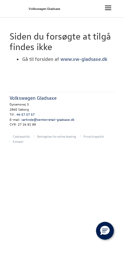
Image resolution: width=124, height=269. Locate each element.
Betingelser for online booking (56, 136)
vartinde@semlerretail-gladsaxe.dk (47, 119)
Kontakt (18, 141)
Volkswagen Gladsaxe (44, 8)
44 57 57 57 (26, 114)
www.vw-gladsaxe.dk (83, 59)
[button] (105, 231)
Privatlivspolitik (93, 136)
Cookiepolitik (21, 136)
